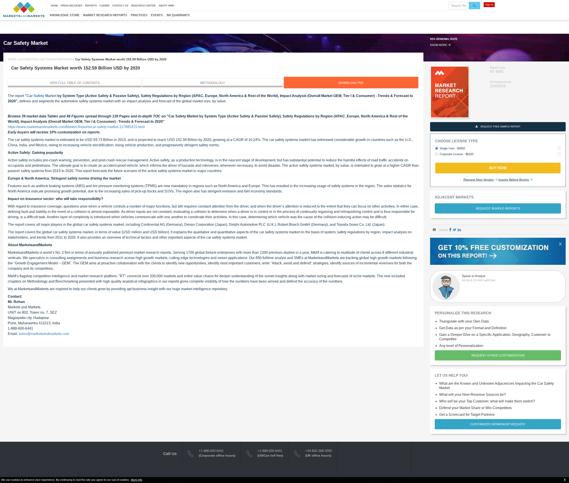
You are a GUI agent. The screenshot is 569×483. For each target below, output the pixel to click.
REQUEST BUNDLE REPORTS (498, 208)
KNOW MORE (439, 45)
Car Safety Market (41, 96)
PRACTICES (139, 15)
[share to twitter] (455, 229)
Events (157, 15)
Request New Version (479, 179)
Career (104, 5)
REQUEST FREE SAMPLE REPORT (500, 126)
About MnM (166, 5)
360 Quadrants (178, 15)
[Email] (434, 229)
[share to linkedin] (459, 229)
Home (54, 5)
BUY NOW (498, 168)
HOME (12, 59)
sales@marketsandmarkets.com (44, 334)
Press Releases (71, 5)
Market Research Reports (105, 15)
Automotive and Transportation (45, 59)
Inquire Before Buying (514, 179)
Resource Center (143, 5)
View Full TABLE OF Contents (75, 83)
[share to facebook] (450, 229)
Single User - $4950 (452, 148)
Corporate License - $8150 (456, 154)
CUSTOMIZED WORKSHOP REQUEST (498, 424)
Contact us (120, 5)
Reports (91, 5)
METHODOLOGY (212, 83)
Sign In (489, 4)
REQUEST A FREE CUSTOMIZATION (498, 355)
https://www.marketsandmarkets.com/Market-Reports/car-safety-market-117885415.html (76, 127)
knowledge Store (65, 15)
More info (136, 479)
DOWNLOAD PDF (351, 83)
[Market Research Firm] (23, 9)
